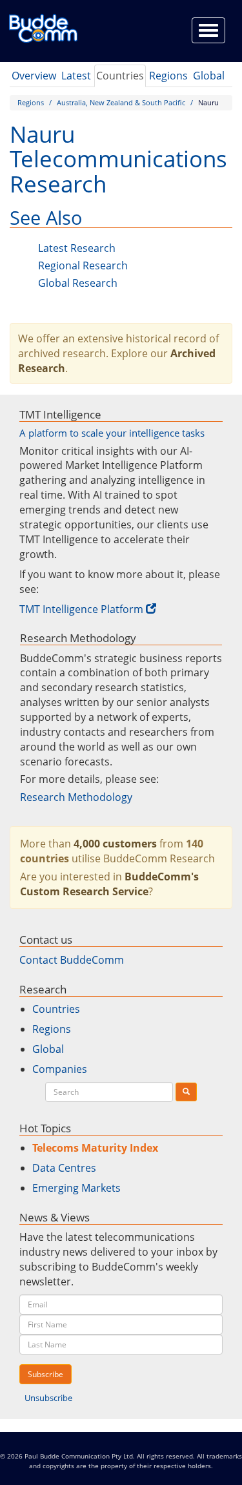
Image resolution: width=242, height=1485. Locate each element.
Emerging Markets (76, 1188)
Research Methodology (76, 797)
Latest (76, 75)
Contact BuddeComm (71, 960)
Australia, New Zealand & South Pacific (121, 102)
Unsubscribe (48, 1398)
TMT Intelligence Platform (81, 609)
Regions (168, 75)
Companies (59, 1069)
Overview (34, 75)
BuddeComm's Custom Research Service (109, 883)
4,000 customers (115, 843)
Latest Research (77, 248)
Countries (120, 75)
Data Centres (64, 1168)
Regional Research (83, 265)
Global (209, 75)
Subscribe (45, 1374)
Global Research (77, 283)
